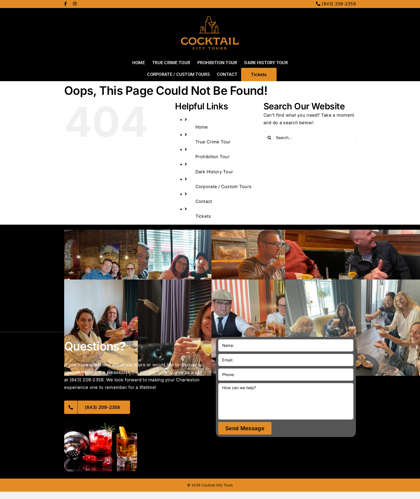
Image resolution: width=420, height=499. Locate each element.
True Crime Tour (213, 141)
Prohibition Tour (212, 156)
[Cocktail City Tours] (210, 10)
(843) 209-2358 (338, 3)
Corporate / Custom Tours (223, 186)
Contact (203, 201)
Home (201, 127)
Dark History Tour (214, 171)
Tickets (203, 216)
